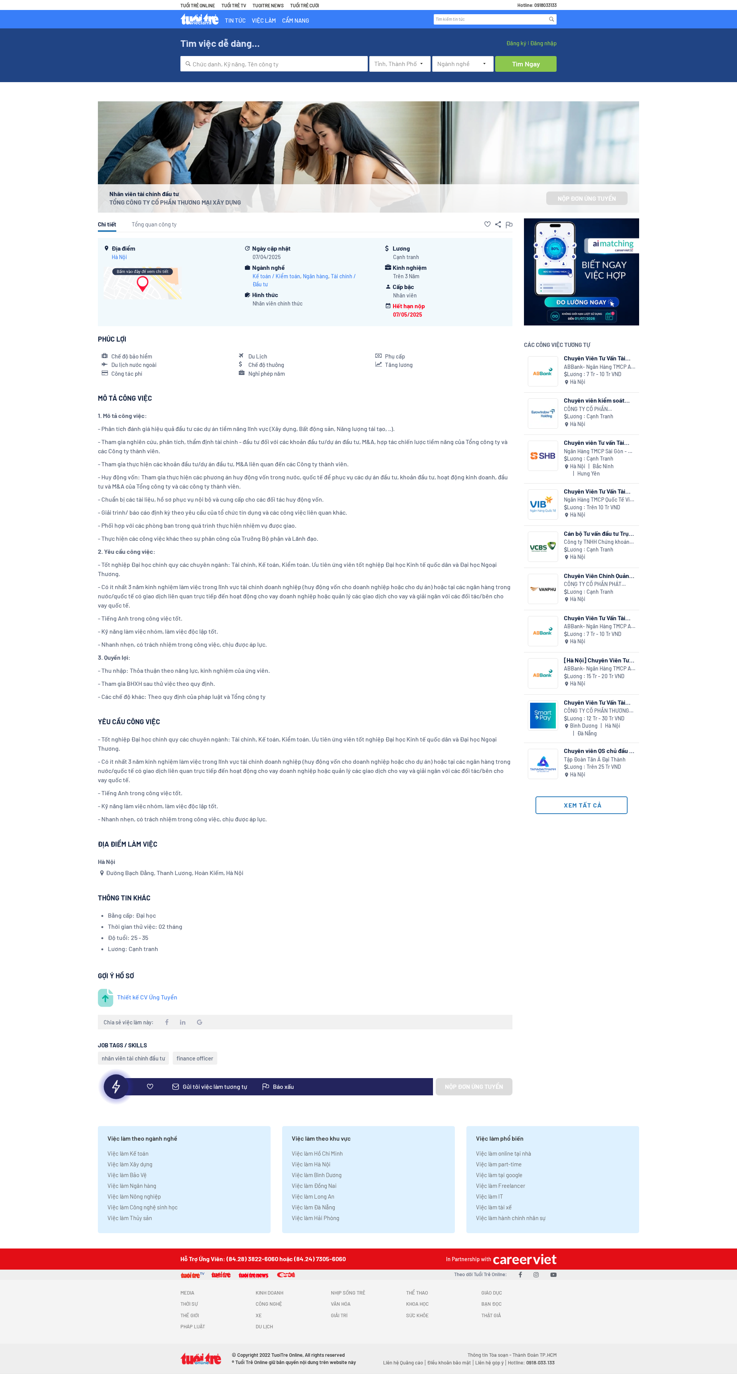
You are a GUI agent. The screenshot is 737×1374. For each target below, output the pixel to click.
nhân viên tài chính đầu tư (133, 1058)
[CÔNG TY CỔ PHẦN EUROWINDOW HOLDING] (543, 413)
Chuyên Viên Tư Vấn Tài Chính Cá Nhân (594, 491)
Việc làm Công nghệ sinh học (142, 1207)
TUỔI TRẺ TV (233, 5)
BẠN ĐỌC (491, 1304)
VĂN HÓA (340, 1304)
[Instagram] (536, 1274)
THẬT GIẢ (491, 1315)
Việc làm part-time (499, 1164)
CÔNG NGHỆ (269, 1304)
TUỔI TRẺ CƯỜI (304, 5)
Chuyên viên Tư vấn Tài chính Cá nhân (594, 442)
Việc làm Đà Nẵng (313, 1207)
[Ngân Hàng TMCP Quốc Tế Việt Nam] (543, 504)
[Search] (551, 19)
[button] (487, 224)
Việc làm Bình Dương (317, 1174)
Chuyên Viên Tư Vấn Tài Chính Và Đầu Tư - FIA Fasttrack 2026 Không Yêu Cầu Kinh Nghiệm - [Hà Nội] (599, 617)
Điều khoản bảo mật (449, 1362)
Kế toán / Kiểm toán (276, 276)
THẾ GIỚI (189, 1315)
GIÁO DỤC (491, 1293)
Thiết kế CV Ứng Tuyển (147, 997)
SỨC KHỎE (417, 1315)
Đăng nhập (543, 43)
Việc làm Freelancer (500, 1185)
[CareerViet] (524, 1259)
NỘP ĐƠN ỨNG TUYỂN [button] (587, 198)
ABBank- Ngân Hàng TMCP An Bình (599, 367)
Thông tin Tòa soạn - (490, 1355)
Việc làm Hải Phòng (315, 1217)
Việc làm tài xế (494, 1207)
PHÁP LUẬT (192, 1326)
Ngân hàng (315, 276)
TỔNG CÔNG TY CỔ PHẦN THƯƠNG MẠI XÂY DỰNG (175, 202)
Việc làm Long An (313, 1196)
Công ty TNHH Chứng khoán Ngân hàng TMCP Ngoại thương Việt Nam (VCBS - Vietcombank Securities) (597, 542)
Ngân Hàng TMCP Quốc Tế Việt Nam (599, 500)
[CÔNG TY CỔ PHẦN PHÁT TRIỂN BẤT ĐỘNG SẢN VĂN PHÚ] (543, 589)
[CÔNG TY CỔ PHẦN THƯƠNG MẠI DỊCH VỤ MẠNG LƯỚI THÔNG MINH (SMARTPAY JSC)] (543, 715)
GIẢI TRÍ (339, 1315)
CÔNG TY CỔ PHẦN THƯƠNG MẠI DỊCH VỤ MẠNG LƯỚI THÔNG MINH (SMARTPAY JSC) (599, 711)
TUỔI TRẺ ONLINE (197, 5)
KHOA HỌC (417, 1304)
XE (259, 1315)
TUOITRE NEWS (268, 5)
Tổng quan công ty (154, 224)
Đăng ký (516, 43)
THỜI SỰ (189, 1304)
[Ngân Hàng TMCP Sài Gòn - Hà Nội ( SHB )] (543, 456)
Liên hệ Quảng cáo (403, 1362)
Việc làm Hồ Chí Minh (317, 1153)
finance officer (195, 1058)
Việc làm (264, 20)
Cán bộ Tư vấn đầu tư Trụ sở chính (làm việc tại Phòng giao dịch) (596, 533)
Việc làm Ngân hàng (131, 1185)
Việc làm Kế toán (128, 1153)
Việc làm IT (489, 1196)
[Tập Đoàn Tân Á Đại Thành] (543, 764)
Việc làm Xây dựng (129, 1164)
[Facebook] (520, 1274)
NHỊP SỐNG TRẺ (348, 1293)
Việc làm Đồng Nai (314, 1185)
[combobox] (274, 63)
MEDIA (187, 1293)
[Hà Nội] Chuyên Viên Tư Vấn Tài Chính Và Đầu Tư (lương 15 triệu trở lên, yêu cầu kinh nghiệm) (599, 660)
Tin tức (235, 20)
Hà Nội (119, 257)
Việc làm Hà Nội (311, 1164)
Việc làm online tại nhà (503, 1153)
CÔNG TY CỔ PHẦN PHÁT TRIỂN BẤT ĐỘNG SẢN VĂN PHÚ (595, 584)
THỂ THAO (417, 1293)
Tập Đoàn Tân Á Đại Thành (595, 759)
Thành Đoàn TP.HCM (534, 1355)
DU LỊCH (264, 1326)
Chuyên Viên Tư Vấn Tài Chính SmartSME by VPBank (594, 702)
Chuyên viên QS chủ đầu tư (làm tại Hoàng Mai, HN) (599, 750)
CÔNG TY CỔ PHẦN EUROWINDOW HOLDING (592, 409)
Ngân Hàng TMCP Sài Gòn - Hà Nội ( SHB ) (599, 451)
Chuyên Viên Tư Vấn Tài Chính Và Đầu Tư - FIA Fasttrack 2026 (594, 358)
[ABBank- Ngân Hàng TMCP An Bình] (543, 371)
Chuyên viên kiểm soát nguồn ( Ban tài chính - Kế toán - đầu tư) (598, 400)
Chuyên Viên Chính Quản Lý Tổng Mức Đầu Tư (596, 575)
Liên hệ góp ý (489, 1362)
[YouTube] (553, 1274)
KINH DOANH (269, 1293)
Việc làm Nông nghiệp (134, 1196)
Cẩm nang (295, 20)
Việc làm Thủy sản (129, 1217)
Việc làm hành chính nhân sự (510, 1217)
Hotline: (531, 1362)
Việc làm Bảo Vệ (127, 1174)
